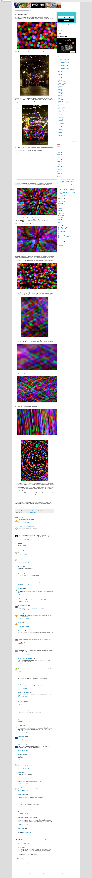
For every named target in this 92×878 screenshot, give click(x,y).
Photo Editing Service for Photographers (26, 661)
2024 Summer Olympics (63, 68)
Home (35, 861)
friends (26, 616)
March (60, 212)
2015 (59, 169)
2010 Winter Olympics (62, 57)
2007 (59, 222)
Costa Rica (60, 80)
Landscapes (60, 92)
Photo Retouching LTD (23, 837)
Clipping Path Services (22, 767)
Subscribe (66, 20)
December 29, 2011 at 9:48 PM (24, 539)
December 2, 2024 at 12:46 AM (24, 834)
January (61, 215)
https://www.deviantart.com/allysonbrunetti (26, 653)
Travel (34, 512)
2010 (59, 217)
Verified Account (21, 736)
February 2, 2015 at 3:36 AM (23, 562)
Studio (59, 122)
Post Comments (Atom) (25, 863)
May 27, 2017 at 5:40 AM (23, 594)
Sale (59, 116)
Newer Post (18, 861)
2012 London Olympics (62, 59)
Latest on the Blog (61, 232)
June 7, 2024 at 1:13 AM (23, 806)
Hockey (59, 90)
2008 (59, 220)
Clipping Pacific (21, 762)
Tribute (59, 129)
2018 (59, 164)
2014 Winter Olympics (62, 60)
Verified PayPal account (22, 739)
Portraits (59, 108)
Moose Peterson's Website (64, 227)
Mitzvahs (60, 96)
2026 (59, 151)
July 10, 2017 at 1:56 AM (23, 601)
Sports (59, 120)
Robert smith (21, 630)
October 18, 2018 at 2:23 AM (24, 654)
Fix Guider (20, 725)
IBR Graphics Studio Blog (23, 701)
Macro (59, 93)
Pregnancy (60, 110)
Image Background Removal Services (26, 658)
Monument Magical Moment (63, 228)
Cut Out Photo (24, 608)
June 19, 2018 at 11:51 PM (23, 634)
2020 (59, 161)
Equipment (60, 81)
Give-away (60, 87)
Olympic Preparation (62, 102)
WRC (59, 136)
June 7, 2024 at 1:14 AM (23, 813)
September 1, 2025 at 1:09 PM (24, 843)
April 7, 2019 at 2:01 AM (23, 680)
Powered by (63, 24)
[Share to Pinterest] (42, 510)
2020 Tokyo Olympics (62, 65)
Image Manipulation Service (24, 802)
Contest (59, 77)
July (60, 205)
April (60, 210)
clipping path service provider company (26, 817)
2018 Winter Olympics (62, 63)
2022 (59, 157)
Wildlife (59, 133)
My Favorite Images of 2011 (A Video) (66, 179)
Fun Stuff (20, 512)
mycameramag (21, 772)
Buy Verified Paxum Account (23, 748)
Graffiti (59, 89)
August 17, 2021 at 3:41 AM (23, 768)
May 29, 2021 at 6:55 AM (23, 758)
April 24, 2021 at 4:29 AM (23, 750)
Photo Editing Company (23, 573)
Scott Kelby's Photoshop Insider (65, 235)
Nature (59, 99)
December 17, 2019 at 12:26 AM (24, 706)
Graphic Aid (20, 779)
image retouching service (23, 696)
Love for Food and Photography (25, 519)
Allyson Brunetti (21, 648)
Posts (59, 243)
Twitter (59, 33)
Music (59, 98)
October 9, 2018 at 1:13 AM (23, 644)
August (60, 203)
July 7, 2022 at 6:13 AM (22, 775)
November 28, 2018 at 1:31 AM (24, 663)
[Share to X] (39, 510)
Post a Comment (20, 858)
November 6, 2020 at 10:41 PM (24, 721)
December (61, 178)
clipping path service (22, 581)
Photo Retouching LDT (22, 842)
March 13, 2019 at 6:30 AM (23, 672)
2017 (59, 166)
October (61, 200)
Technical (60, 125)
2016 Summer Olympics (63, 62)
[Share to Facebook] (41, 510)
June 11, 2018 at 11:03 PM (23, 626)
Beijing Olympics (61, 75)
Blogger (62, 872)
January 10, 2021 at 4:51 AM (24, 732)
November (61, 198)
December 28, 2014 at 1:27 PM (24, 546)
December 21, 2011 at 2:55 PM (24, 522)
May (60, 208)
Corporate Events (61, 78)
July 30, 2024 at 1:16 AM (23, 824)
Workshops (60, 135)
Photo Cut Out (41, 608)
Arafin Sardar (21, 588)
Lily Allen (20, 637)
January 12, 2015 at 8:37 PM (24, 554)
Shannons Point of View (22, 560)
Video (59, 131)
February (61, 213)
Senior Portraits (61, 117)
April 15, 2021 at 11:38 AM (23, 740)
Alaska (59, 72)
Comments (60, 245)
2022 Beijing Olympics (62, 66)
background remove (22, 684)
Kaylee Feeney (21, 828)
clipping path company (23, 676)
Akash (19, 718)
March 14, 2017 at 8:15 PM (23, 584)
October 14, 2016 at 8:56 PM (24, 577)
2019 (59, 162)
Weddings (60, 132)
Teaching (31, 512)
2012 (59, 174)
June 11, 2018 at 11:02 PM (23, 618)
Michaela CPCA (21, 754)
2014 (59, 171)
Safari (59, 114)
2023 (59, 156)
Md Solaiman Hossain (22, 605)
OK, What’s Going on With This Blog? (65, 236)
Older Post (52, 861)
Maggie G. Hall (21, 598)
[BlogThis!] (38, 510)
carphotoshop (21, 671)
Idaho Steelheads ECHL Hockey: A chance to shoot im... (66, 185)
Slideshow (60, 119)
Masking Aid (20, 787)
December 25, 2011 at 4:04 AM (24, 529)
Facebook (60, 29)
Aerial (59, 71)
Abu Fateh (20, 566)
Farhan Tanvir (21, 667)
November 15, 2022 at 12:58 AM (24, 783)
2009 (59, 219)
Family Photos (61, 83)
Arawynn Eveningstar (22, 533)
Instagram (60, 30)
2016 (59, 168)
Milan (59, 95)
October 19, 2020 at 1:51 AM (24, 714)
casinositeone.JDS (22, 794)
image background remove (23, 692)
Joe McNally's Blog (62, 231)
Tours (59, 126)
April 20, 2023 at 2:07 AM (23, 790)
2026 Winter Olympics (62, 69)
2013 (59, 173)
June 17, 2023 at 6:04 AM (23, 798)
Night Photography (26, 512)
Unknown (20, 550)
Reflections (60, 111)
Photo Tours (60, 107)
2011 (59, 176)
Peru (59, 105)
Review (59, 113)
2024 (59, 154)
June (60, 206)
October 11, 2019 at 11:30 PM (24, 688)
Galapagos (60, 86)
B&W (59, 74)
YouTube (60, 31)
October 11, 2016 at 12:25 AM (24, 569)
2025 (59, 152)
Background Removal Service (28, 832)
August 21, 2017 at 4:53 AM (23, 609)
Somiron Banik (21, 810)
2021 (59, 159)
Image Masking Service (32, 608)
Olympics (60, 104)
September (61, 201)
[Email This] (37, 510)
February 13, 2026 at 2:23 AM (24, 855)
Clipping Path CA (21, 847)
